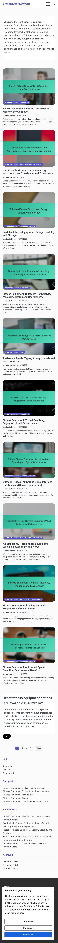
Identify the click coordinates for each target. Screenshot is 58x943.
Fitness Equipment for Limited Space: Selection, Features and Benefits (24, 669)
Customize (28, 921)
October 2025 (9, 868)
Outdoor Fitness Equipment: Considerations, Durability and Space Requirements (28, 483)
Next (38, 748)
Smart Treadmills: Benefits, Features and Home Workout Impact (26, 110)
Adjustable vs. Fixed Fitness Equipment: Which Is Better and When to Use (25, 545)
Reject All (28, 928)
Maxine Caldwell (9, 116)
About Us (7, 766)
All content (8, 773)
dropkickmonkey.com (16, 3)
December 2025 (10, 861)
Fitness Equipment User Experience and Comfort (23, 164)
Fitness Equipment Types (14, 352)
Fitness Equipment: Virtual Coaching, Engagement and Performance (24, 422)
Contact (7, 769)
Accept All (28, 934)
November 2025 (11, 865)
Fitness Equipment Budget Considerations (23, 788)
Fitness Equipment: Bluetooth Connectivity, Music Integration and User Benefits (27, 296)
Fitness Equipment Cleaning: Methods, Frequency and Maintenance (24, 607)
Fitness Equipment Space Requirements (20, 226)
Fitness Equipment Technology (17, 102)
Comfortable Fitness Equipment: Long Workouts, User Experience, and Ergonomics (28, 172)
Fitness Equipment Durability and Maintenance (23, 599)
